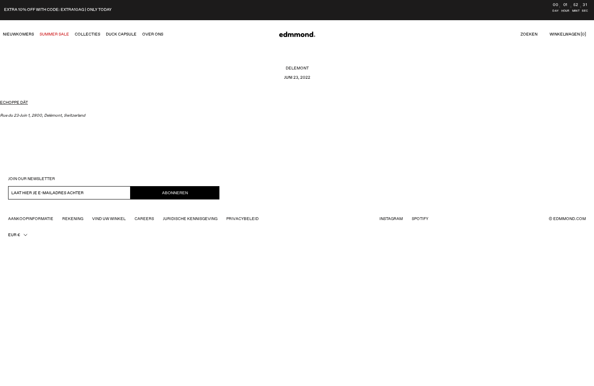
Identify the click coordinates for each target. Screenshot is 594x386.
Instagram (391, 218)
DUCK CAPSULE (121, 34)
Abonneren (175, 193)
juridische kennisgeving (190, 218)
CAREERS (144, 218)
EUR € (14, 235)
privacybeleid (242, 218)
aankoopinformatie (30, 218)
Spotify (420, 218)
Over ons (152, 34)
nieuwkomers (18, 34)
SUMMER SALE (54, 34)
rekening (72, 218)
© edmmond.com (567, 218)
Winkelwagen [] (568, 34)
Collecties (87, 34)
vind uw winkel (109, 218)
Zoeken (528, 34)
